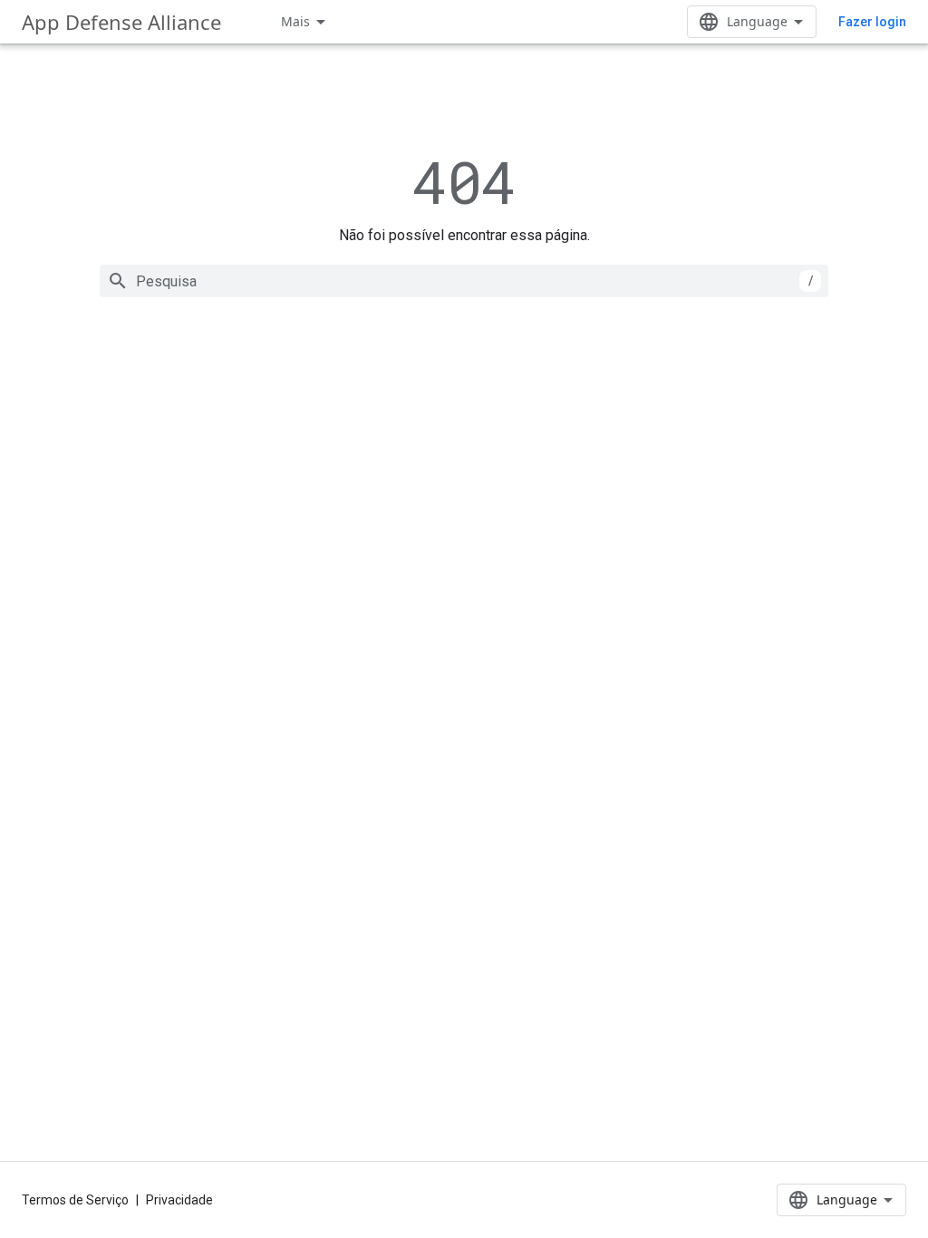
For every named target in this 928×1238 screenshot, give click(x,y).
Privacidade (179, 1200)
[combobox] (464, 281)
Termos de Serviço (75, 1200)
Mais (295, 21)
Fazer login (872, 22)
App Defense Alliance (121, 21)
